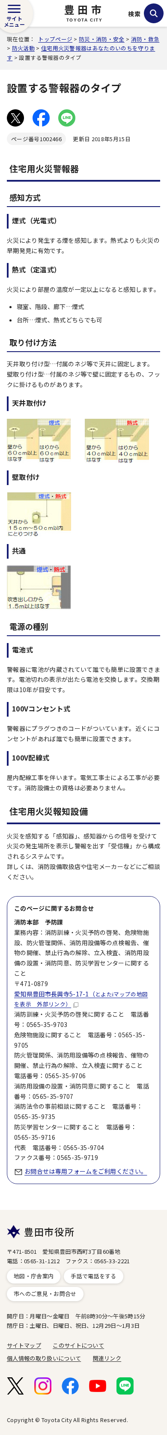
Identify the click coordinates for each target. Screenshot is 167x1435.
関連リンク (107, 1358)
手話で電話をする (93, 1276)
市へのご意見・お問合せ (45, 1294)
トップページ (55, 39)
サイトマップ (24, 1345)
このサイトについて (78, 1345)
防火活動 (23, 48)
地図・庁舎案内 (34, 1276)
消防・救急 (145, 39)
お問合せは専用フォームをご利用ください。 (85, 1171)
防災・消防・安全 (102, 39)
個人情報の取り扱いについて (44, 1358)
